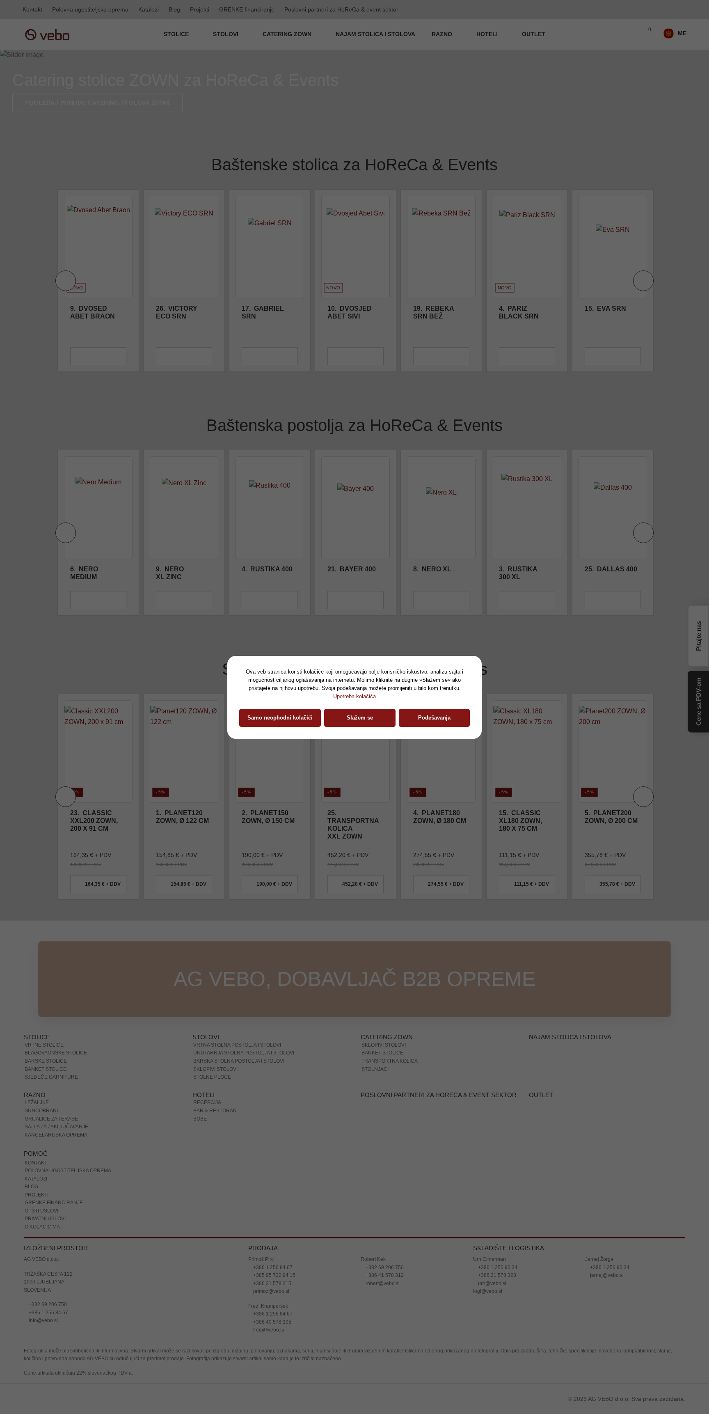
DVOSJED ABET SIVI (349, 312)
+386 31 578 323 (496, 1275)
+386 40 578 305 (271, 1322)
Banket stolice (45, 1069)
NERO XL (432, 569)
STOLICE (177, 34)
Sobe (200, 1119)
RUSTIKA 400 (267, 569)
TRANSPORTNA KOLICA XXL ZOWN (353, 824)
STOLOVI (226, 34)
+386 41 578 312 (384, 1275)
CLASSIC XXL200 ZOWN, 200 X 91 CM (94, 820)
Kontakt (32, 9)
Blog (174, 9)
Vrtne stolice (44, 1045)
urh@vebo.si (491, 1283)
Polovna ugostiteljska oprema (90, 9)
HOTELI (487, 34)
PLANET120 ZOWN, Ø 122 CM (182, 816)
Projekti (199, 9)
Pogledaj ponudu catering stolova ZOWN (97, 102)
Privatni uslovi (45, 1218)
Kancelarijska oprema (56, 1135)
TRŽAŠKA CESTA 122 (48, 1274)
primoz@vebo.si (270, 1291)
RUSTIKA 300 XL (518, 573)
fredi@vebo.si (268, 1330)
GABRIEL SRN (263, 312)
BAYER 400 (351, 569)
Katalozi (148, 9)
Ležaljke (37, 1102)
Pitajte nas (698, 635)
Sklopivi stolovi (215, 1069)
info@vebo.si (42, 1320)
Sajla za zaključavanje (56, 1127)
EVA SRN (605, 308)
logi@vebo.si (487, 1291)
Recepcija (207, 1102)
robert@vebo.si (382, 1283)
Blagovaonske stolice (56, 1053)
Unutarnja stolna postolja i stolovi (243, 1053)
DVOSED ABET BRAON (92, 312)
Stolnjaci (375, 1069)
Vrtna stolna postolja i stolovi (237, 1045)
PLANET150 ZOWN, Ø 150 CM (268, 816)
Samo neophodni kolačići (280, 718)
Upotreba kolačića (354, 696)
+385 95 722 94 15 (273, 1275)
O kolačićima (42, 1227)
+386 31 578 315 (271, 1283)
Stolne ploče (212, 1077)
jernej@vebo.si (606, 1275)
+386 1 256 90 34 (497, 1267)
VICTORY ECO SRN (176, 312)
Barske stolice (46, 1061)
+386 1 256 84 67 (47, 1312)
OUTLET (533, 34)
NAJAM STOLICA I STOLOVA (375, 34)
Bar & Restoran (215, 1111)
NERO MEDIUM (84, 573)
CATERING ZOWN (288, 34)
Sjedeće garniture (51, 1077)
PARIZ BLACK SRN (519, 312)
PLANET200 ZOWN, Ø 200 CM (611, 816)
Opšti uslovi (41, 1211)
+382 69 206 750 (47, 1304)
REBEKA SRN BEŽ (433, 312)
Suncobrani (41, 1111)
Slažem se (360, 718)
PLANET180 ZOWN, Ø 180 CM (439, 816)
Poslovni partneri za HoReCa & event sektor (341, 9)
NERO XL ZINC (170, 573)
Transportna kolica (389, 1061)
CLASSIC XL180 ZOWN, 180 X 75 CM (520, 820)
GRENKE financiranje (246, 9)
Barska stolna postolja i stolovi (238, 1061)
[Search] (629, 34)
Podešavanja (434, 718)
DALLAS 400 (611, 569)
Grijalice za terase (51, 1119)
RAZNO (443, 34)
